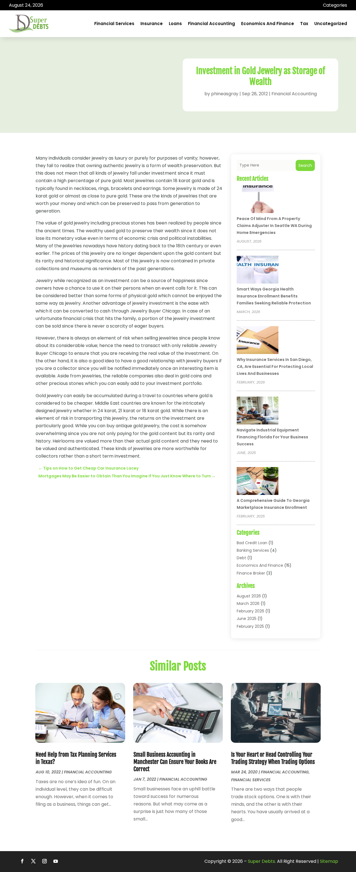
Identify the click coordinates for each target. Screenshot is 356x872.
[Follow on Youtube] (55, 861)
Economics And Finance (267, 23)
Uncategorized (330, 23)
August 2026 (249, 596)
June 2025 (246, 618)
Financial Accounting (211, 23)
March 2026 (248, 603)
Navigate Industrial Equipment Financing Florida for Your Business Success (272, 437)
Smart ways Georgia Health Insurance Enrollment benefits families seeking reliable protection (274, 296)
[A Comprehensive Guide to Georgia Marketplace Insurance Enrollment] (257, 482)
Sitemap (329, 861)
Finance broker (251, 573)
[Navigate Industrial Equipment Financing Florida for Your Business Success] (257, 411)
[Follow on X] (33, 861)
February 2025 (250, 626)
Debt (241, 558)
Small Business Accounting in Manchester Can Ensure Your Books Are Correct (175, 762)
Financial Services (114, 23)
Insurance (151, 23)
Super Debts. (262, 861)
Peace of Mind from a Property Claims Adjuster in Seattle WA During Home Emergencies (274, 225)
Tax (304, 23)
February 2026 (250, 611)
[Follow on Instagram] (44, 861)
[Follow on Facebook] (22, 861)
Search (305, 165)
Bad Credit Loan (252, 543)
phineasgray (224, 94)
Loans (175, 23)
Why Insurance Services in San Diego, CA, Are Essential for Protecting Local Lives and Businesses (275, 366)
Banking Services (253, 550)
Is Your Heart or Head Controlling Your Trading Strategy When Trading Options (273, 758)
